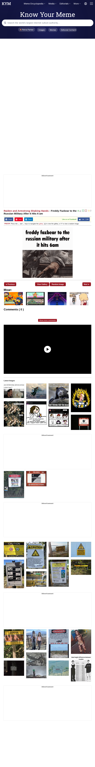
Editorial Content (68, 30)
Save (19, 219)
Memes (53, 30)
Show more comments (47, 320)
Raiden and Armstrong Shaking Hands (26, 210)
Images (41, 30)
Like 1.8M (85, 219)
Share (9, 219)
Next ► (87, 284)
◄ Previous (10, 284)
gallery (41, 224)
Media (51, 3)
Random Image (58, 284)
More (76, 3)
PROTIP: (7, 224)
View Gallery (42, 284)
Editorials (64, 3)
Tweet (29, 219)
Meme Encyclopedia (33, 3)
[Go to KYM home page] (6, 4)
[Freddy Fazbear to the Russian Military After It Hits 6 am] (47, 252)
